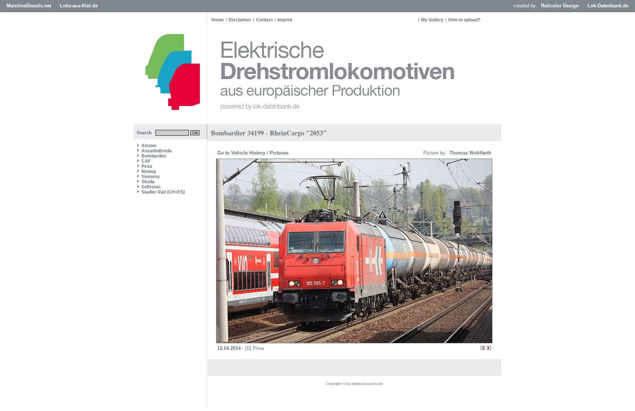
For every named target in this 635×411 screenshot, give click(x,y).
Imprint (284, 19)
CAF (146, 161)
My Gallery (432, 19)
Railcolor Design (560, 5)
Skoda (148, 181)
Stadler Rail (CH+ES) (163, 192)
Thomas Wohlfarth (469, 153)
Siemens (150, 176)
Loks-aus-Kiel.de (79, 5)
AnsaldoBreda (156, 150)
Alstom (149, 145)
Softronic (151, 186)
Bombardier (153, 156)
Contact (264, 19)
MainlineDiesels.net (29, 5)
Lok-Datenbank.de (608, 5)
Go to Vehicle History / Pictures (253, 153)
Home (217, 19)
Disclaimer (240, 19)
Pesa (146, 166)
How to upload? (464, 19)
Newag (148, 171)
